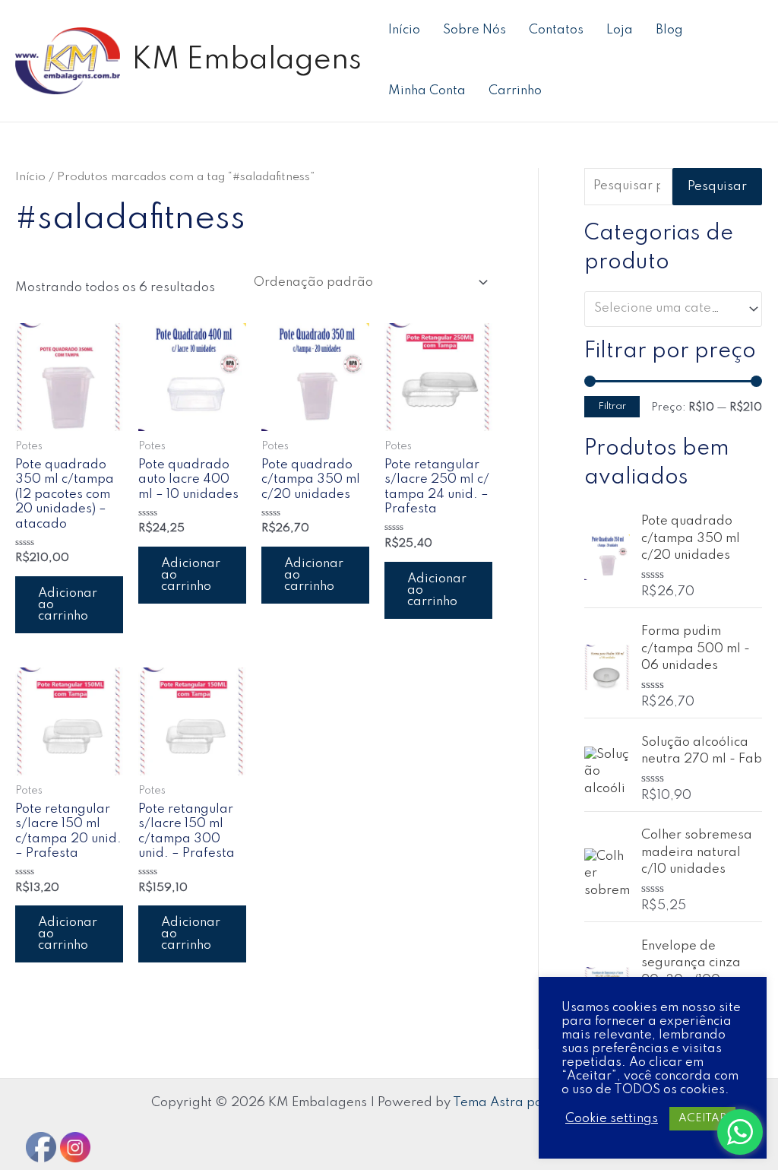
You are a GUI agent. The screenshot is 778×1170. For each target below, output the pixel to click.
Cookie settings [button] (611, 1118)
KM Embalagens (246, 60)
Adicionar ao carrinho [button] (67, 605)
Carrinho (515, 90)
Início (404, 30)
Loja (619, 30)
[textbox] (666, 308)
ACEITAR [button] (702, 1118)
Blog (669, 30)
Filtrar (612, 406)
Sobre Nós (474, 30)
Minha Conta (427, 90)
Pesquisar (717, 186)
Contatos (556, 30)
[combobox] (673, 308)
